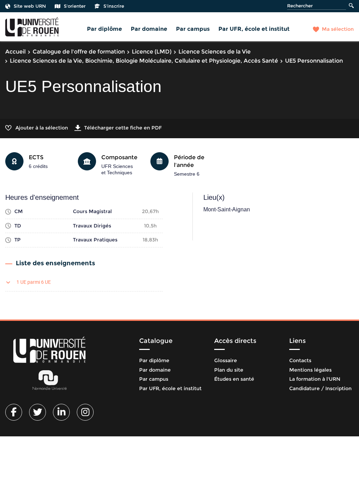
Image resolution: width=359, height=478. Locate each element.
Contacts (300, 360)
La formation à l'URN (314, 379)
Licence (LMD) (151, 51)
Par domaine (149, 29)
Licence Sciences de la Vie (214, 51)
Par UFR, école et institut (254, 29)
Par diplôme (104, 29)
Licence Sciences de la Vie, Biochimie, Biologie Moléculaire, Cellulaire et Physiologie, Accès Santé (144, 60)
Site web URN (30, 6)
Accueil (15, 51)
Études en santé (234, 379)
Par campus (193, 29)
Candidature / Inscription (320, 388)
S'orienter (75, 6)
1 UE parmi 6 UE (33, 282)
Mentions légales (310, 370)
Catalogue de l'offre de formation (79, 51)
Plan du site (228, 370)
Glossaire (225, 360)
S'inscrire (113, 6)
